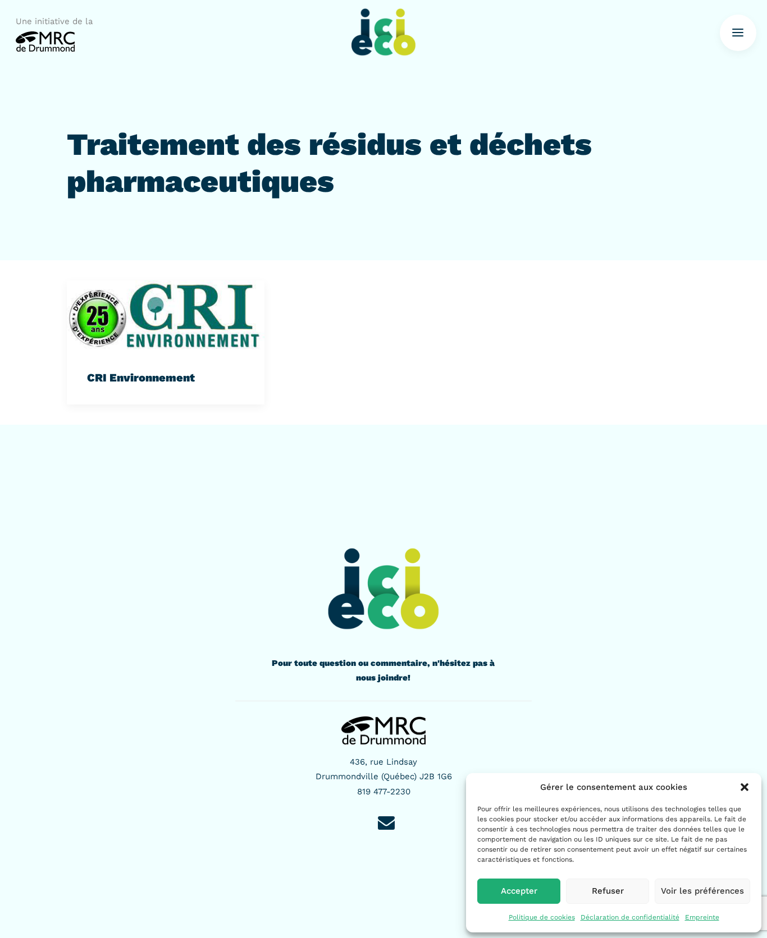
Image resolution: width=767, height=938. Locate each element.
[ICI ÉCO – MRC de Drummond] (383, 32)
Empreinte (702, 917)
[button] (744, 787)
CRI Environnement (141, 377)
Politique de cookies (542, 917)
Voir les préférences (702, 891)
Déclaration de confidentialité (630, 917)
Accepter (519, 891)
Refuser (608, 891)
